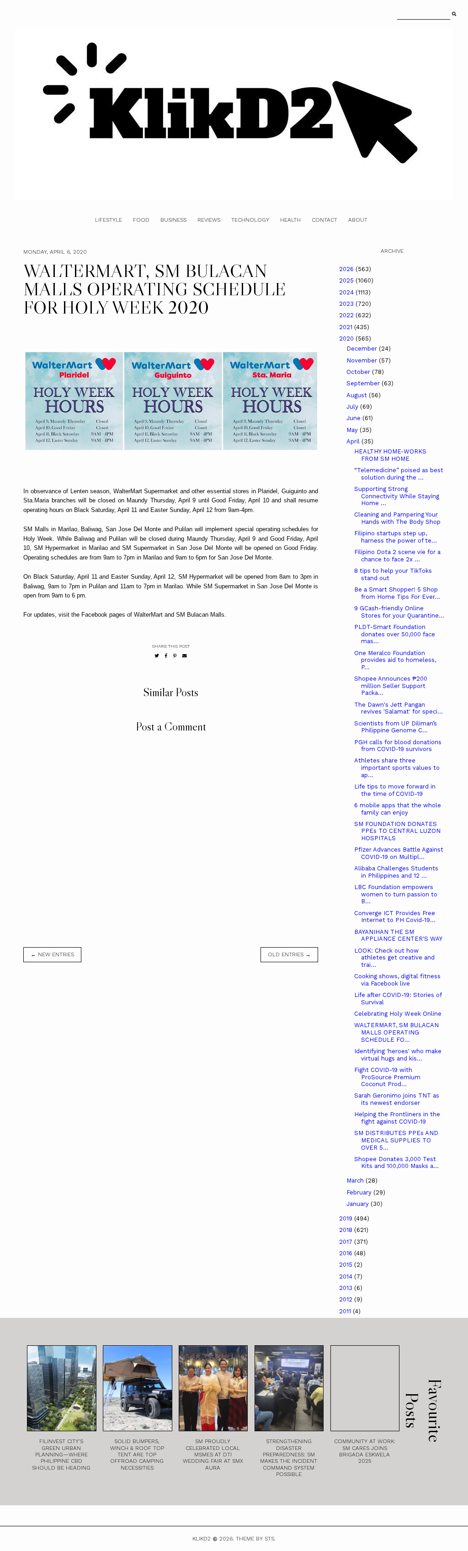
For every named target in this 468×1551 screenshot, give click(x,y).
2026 (347, 269)
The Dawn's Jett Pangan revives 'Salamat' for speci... (398, 708)
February (359, 1192)
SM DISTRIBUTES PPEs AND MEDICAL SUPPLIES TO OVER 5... (396, 1140)
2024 (347, 292)
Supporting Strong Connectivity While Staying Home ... (396, 495)
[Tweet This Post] (156, 655)
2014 (346, 1276)
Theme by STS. (256, 1538)
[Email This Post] (184, 655)
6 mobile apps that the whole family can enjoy (397, 809)
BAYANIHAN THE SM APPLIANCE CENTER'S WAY (398, 935)
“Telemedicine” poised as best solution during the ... (398, 474)
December (362, 348)
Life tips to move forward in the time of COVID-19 (395, 790)
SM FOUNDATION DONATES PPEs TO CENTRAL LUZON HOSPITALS (397, 831)
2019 (346, 1218)
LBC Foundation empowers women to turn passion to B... (395, 894)
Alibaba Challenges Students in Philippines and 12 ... (396, 872)
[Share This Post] (166, 655)
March (356, 1180)
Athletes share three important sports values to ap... (397, 767)
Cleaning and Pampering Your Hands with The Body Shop (397, 518)
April (354, 441)
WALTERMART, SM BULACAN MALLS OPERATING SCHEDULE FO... (396, 1032)
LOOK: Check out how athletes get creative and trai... (394, 957)
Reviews (208, 220)
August (357, 395)
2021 (346, 327)
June (354, 418)
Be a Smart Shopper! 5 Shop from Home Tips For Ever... (397, 593)
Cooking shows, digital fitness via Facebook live (397, 980)
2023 (347, 303)
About (357, 220)
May (353, 429)
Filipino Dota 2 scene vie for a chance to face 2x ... (397, 556)
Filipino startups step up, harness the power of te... (395, 537)
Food (141, 220)
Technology (250, 220)
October (359, 371)
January (358, 1203)
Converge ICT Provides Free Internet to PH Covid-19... (395, 917)
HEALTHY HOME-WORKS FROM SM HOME (390, 455)
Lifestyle (108, 220)
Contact (324, 220)
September (364, 383)
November (362, 360)
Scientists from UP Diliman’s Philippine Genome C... (395, 727)
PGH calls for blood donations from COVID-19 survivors (397, 746)
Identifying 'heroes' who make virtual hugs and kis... (397, 1055)
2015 (346, 1264)
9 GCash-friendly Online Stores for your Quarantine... (399, 612)
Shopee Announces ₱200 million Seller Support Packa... (390, 685)
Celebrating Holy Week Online (397, 1013)
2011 (346, 1311)
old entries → (289, 954)
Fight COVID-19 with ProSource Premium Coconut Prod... (387, 1076)
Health (290, 220)
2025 (347, 280)
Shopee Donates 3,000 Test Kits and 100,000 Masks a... (396, 1163)
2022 (347, 315)
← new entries (52, 954)
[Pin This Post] (174, 655)
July (353, 406)
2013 (346, 1288)
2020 (347, 338)
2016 (346, 1253)
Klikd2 (201, 1538)
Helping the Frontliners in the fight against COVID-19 (397, 1118)
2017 (346, 1241)
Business (173, 220)
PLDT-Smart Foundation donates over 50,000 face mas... (394, 634)
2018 (346, 1229)
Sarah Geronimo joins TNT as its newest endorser (396, 1099)
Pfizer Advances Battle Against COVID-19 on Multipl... (398, 853)
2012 (346, 1299)
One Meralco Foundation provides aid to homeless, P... (395, 660)
